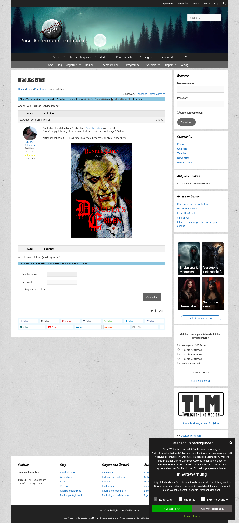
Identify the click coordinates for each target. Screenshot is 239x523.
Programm (132, 65)
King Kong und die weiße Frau (193, 204)
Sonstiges (146, 57)
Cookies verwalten (191, 435)
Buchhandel (108, 486)
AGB (62, 481)
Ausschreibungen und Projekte (201, 423)
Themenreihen (168, 57)
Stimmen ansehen (201, 380)
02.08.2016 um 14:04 (95, 99)
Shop (215, 3)
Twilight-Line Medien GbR (124, 510)
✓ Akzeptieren (172, 508)
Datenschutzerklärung (114, 477)
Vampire (160, 94)
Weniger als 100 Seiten (194, 345)
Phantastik (40, 89)
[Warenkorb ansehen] (185, 57)
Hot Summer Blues (187, 208)
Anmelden (152, 297)
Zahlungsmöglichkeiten (72, 495)
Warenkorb (66, 477)
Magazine (86, 57)
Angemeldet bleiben (35, 289)
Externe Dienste (217, 499)
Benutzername (185, 83)
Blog (224, 3)
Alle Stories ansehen (201, 318)
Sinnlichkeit (183, 217)
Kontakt (197, 3)
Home (49, 65)
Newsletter (183, 158)
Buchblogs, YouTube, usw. (116, 495)
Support (168, 65)
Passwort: (27, 282)
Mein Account (184, 162)
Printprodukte (124, 57)
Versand (64, 486)
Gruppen (182, 148)
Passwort (182, 98)
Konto (207, 3)
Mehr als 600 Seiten (192, 363)
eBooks (73, 57)
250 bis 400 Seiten (192, 354)
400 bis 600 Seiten (192, 359)
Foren (29, 89)
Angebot (142, 94)
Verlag (184, 65)
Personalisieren (192, 516)
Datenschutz (183, 3)
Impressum (167, 3)
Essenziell (165, 499)
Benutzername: (30, 274)
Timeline (181, 153)
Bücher (56, 57)
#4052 (159, 119)
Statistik (189, 499)
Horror (151, 94)
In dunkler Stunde (186, 213)
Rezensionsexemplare (114, 490)
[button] (28, 321)
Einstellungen (201, 468)
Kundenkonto (67, 472)
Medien (104, 57)
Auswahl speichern (212, 508)
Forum (180, 144)
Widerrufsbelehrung (70, 490)
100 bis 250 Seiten (192, 349)
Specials (151, 65)
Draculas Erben (94, 128)
